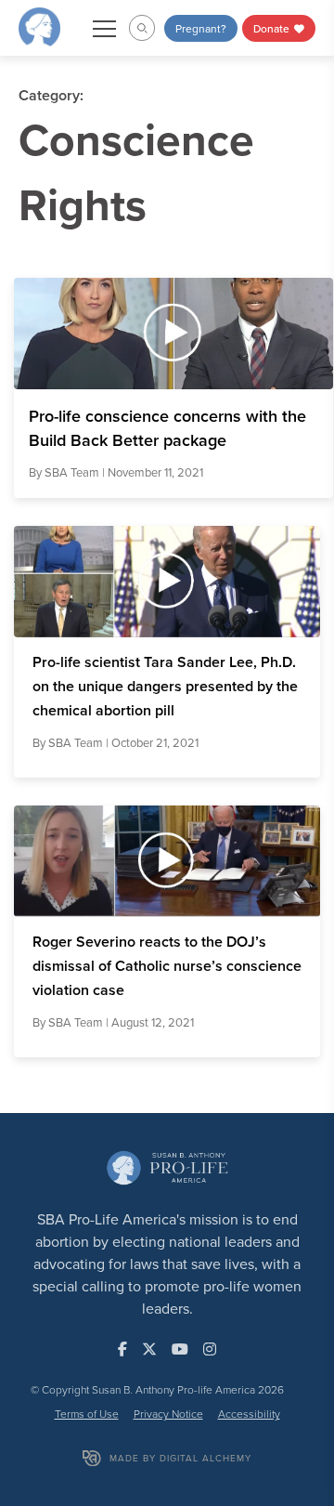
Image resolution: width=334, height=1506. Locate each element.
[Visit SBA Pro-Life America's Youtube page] (180, 1349)
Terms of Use (87, 1413)
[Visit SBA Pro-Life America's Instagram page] (209, 1349)
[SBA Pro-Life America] (39, 26)
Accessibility (249, 1413)
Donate (272, 28)
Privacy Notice (168, 1413)
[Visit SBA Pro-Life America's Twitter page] (149, 1349)
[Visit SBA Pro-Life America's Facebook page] (122, 1349)
